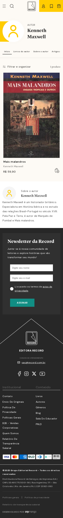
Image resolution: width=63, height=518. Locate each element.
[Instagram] (26, 374)
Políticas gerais (11, 497)
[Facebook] (19, 374)
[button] (12, 6)
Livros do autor (21, 51)
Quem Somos (11, 433)
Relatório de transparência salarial (11, 443)
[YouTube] (42, 374)
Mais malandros (14, 161)
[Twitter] (34, 374)
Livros (39, 396)
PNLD (39, 424)
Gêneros (41, 407)
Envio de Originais (13, 401)
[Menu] (6, 6)
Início (7, 51)
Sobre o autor (41, 51)
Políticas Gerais (12, 417)
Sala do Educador (46, 418)
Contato (8, 396)
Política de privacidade (37, 497)
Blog (38, 413)
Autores (40, 401)
